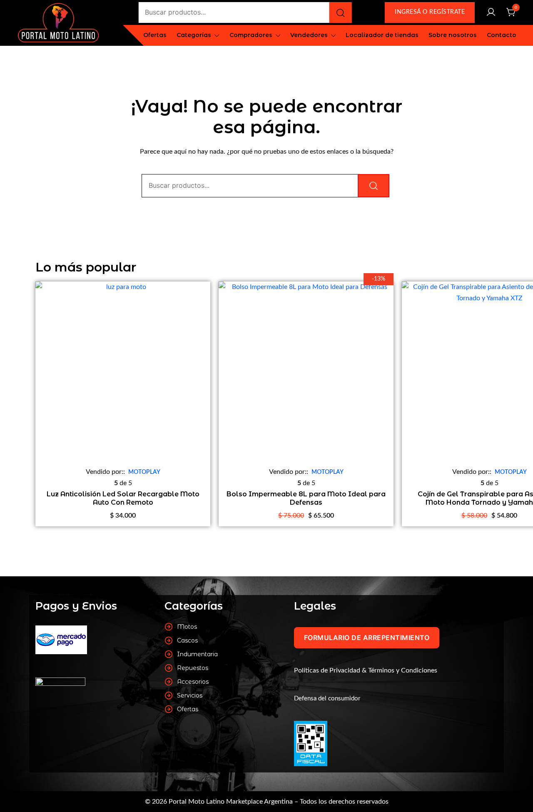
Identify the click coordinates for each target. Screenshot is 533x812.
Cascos (187, 640)
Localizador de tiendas (382, 35)
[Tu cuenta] (491, 12)
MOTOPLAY (144, 472)
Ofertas (155, 35)
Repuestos (192, 668)
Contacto (501, 35)
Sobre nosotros (452, 35)
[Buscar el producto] (340, 12)
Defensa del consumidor (327, 698)
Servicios (189, 695)
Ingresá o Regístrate (430, 12)
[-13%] (306, 374)
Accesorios (193, 681)
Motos (187, 626)
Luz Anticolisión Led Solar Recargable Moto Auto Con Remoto (123, 498)
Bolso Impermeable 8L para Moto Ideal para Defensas (306, 498)
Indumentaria (197, 654)
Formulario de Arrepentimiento (367, 637)
